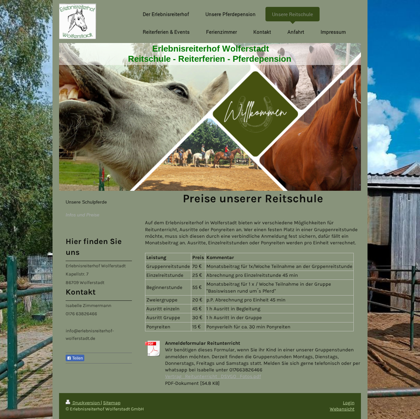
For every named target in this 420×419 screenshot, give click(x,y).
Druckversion (86, 403)
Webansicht (342, 409)
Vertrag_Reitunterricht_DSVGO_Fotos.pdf (213, 376)
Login (348, 403)
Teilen (77, 358)
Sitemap (111, 403)
